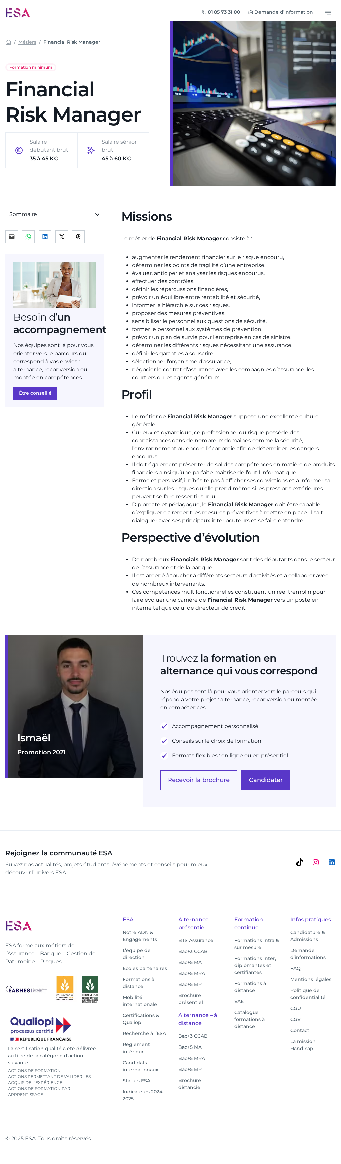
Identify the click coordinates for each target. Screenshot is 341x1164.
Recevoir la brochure (199, 780)
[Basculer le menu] (328, 12)
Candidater (266, 780)
